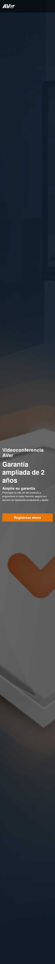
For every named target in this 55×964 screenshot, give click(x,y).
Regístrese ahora (27, 517)
